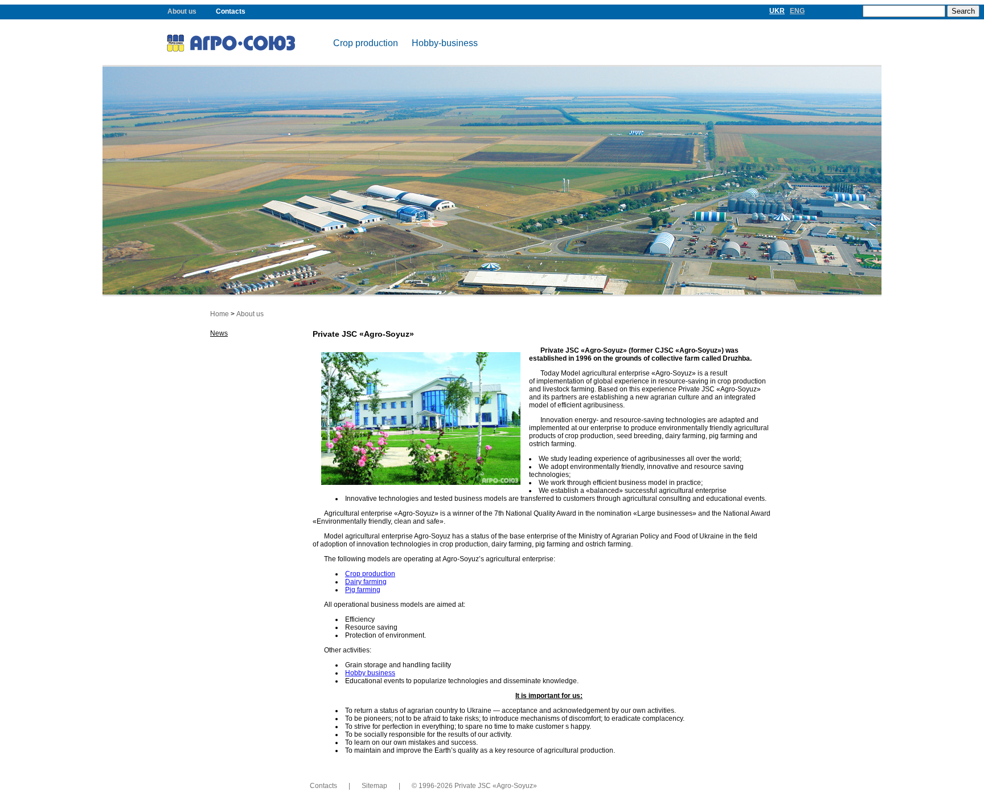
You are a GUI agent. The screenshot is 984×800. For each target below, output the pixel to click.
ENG (797, 11)
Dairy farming (366, 582)
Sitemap (374, 786)
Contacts (230, 11)
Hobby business (370, 673)
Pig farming (362, 590)
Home (219, 314)
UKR (777, 11)
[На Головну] (243, 45)
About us (181, 11)
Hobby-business (445, 43)
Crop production (365, 43)
